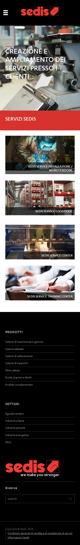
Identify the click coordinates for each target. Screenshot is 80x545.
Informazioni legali (18, 537)
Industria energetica (17, 435)
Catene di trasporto (16, 363)
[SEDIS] (40, 12)
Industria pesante (15, 427)
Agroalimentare (14, 413)
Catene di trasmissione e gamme (24, 341)
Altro (8, 442)
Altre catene (12, 370)
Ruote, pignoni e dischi (18, 377)
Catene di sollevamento (19, 356)
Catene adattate (14, 349)
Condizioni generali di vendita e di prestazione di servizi (40, 533)
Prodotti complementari (19, 384)
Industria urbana (14, 420)
